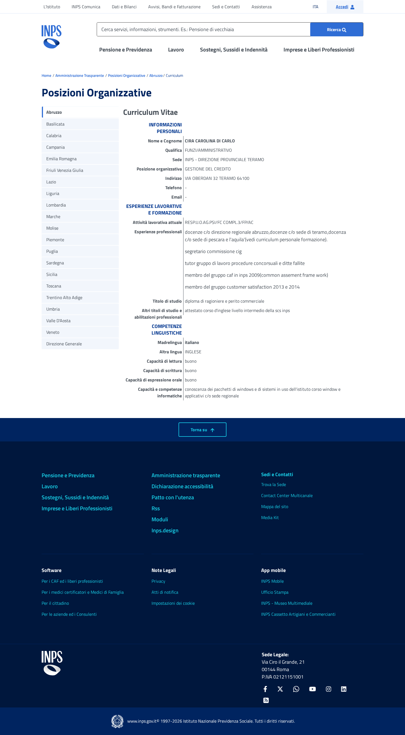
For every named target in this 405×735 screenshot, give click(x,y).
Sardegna (55, 262)
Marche (53, 216)
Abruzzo (156, 75)
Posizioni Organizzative (126, 75)
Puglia (52, 251)
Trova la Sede (273, 484)
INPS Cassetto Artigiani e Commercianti (298, 614)
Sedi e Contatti (226, 6)
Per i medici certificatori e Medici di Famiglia (83, 592)
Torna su (199, 429)
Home (46, 75)
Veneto (52, 332)
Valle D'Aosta (58, 320)
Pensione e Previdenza (125, 49)
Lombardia (56, 205)
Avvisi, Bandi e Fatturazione (174, 6)
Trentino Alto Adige (64, 297)
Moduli (160, 519)
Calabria (53, 135)
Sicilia (51, 274)
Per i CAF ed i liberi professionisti (72, 581)
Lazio (51, 181)
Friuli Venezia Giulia (64, 170)
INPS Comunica (86, 6)
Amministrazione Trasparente (79, 75)
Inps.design (165, 530)
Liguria (52, 193)
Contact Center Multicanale (287, 495)
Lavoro (176, 49)
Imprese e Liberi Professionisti (319, 49)
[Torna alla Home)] (52, 663)
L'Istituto (52, 6)
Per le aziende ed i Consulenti (69, 614)
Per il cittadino (55, 603)
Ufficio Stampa (274, 592)
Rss (156, 508)
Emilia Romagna (61, 158)
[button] (345, 6)
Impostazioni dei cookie (173, 603)
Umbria (53, 309)
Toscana (53, 286)
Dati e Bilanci (124, 6)
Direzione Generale (64, 343)
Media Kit (270, 517)
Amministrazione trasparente (186, 475)
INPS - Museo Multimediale (286, 603)
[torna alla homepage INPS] (51, 34)
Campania (55, 147)
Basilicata (55, 124)
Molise (52, 228)
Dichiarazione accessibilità (182, 486)
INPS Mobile (272, 581)
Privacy (158, 581)
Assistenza (262, 6)
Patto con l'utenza (173, 497)
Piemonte (55, 239)
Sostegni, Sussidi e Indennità (234, 49)
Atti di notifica (165, 592)
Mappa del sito (274, 506)
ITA (319, 6)
